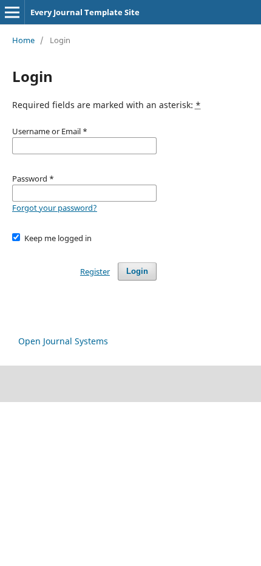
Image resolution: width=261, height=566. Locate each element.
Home (23, 40)
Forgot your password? (54, 207)
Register (95, 271)
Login (137, 271)
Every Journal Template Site (85, 12)
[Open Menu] (12, 12)
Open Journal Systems (63, 341)
